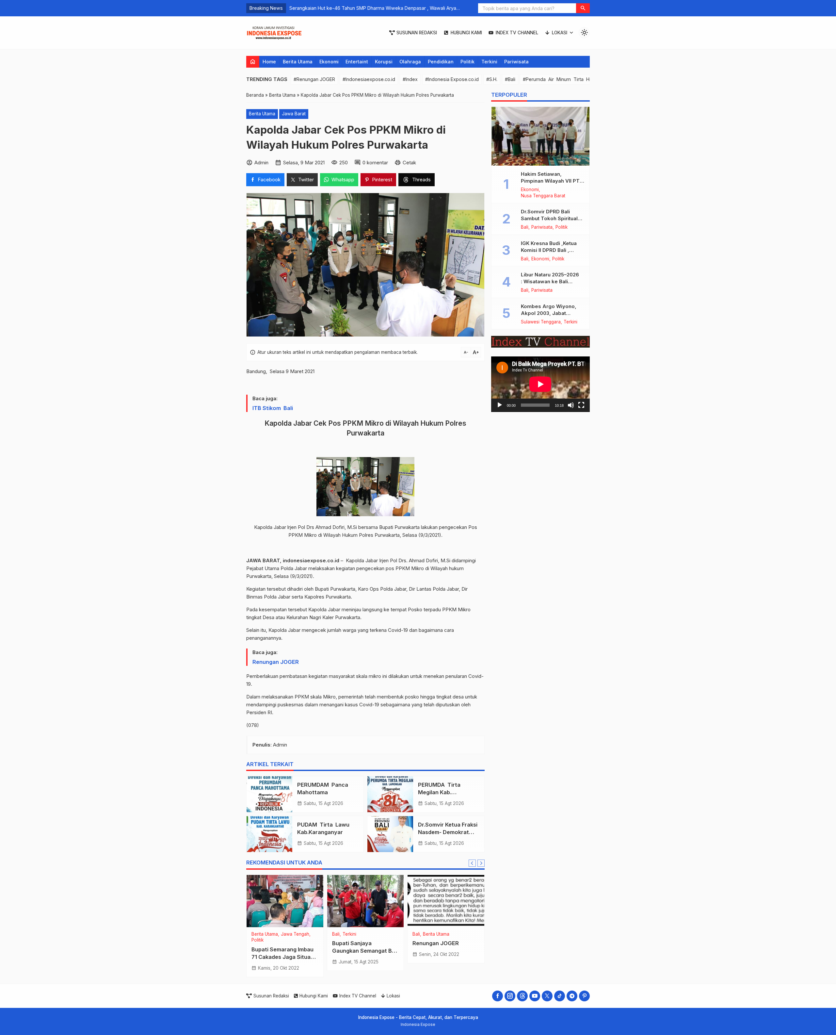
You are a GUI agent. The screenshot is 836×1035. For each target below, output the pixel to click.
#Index (410, 79)
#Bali (510, 79)
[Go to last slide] (472, 863)
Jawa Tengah (295, 934)
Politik (467, 61)
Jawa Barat (294, 113)
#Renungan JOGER (314, 79)
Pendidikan (441, 61)
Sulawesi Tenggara (541, 322)
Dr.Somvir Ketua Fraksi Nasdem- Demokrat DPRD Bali (447, 832)
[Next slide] (481, 863)
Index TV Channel (517, 32)
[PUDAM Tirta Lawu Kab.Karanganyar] (269, 834)
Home (269, 61)
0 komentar (375, 162)
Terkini (489, 61)
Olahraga (410, 61)
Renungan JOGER (275, 662)
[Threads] (522, 996)
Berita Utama (298, 61)
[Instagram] (510, 996)
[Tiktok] (559, 996)
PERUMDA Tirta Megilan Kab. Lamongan (440, 792)
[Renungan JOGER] (446, 901)
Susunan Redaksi (416, 32)
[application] (540, 384)
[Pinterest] (584, 996)
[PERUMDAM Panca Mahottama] (269, 794)
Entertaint (357, 61)
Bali (336, 934)
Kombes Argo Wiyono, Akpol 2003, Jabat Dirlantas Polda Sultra (548, 313)
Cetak (409, 162)
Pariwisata (516, 61)
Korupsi (384, 61)
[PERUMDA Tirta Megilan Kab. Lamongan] (390, 794)
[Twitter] (547, 996)
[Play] (499, 405)
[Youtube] (534, 996)
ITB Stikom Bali (272, 408)
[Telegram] (572, 996)
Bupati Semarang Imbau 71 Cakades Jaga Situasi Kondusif (283, 957)
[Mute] (571, 405)
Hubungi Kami (466, 32)
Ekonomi (329, 61)
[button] (583, 8)
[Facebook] (497, 996)
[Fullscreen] (581, 405)
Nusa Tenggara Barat (543, 196)
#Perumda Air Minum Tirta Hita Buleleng (569, 79)
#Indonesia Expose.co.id (452, 79)
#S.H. (491, 79)
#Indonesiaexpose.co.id (369, 79)
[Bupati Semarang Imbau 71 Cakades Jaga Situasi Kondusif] (285, 901)
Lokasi (559, 32)
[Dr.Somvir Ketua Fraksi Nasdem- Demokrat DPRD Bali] (390, 834)
